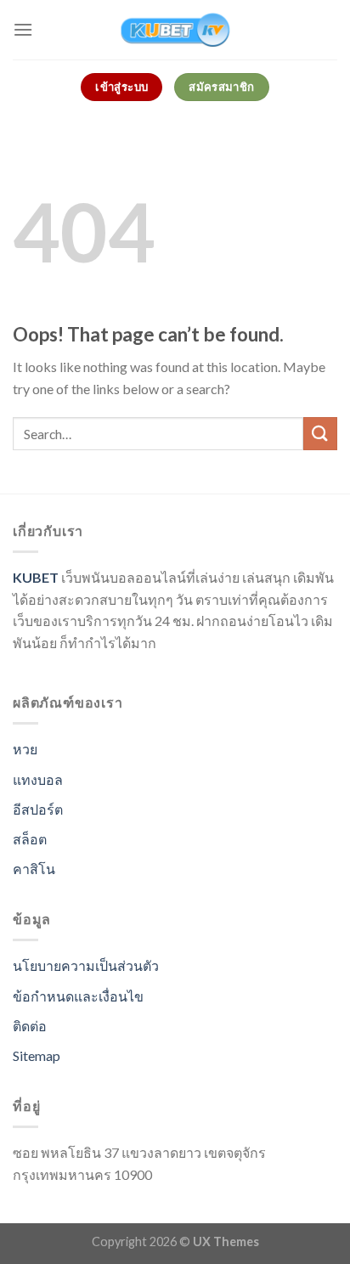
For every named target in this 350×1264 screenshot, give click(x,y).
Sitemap (36, 1055)
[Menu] (23, 29)
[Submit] (320, 433)
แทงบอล (38, 779)
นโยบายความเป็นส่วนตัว (86, 965)
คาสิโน (34, 869)
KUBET (36, 577)
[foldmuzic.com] (175, 29)
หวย (25, 749)
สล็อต (30, 839)
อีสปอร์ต (38, 809)
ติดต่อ (30, 1026)
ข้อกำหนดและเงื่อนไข (78, 996)
